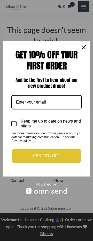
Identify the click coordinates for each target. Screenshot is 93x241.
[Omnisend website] (46, 188)
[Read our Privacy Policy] (78, 134)
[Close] (84, 47)
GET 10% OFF (46, 156)
